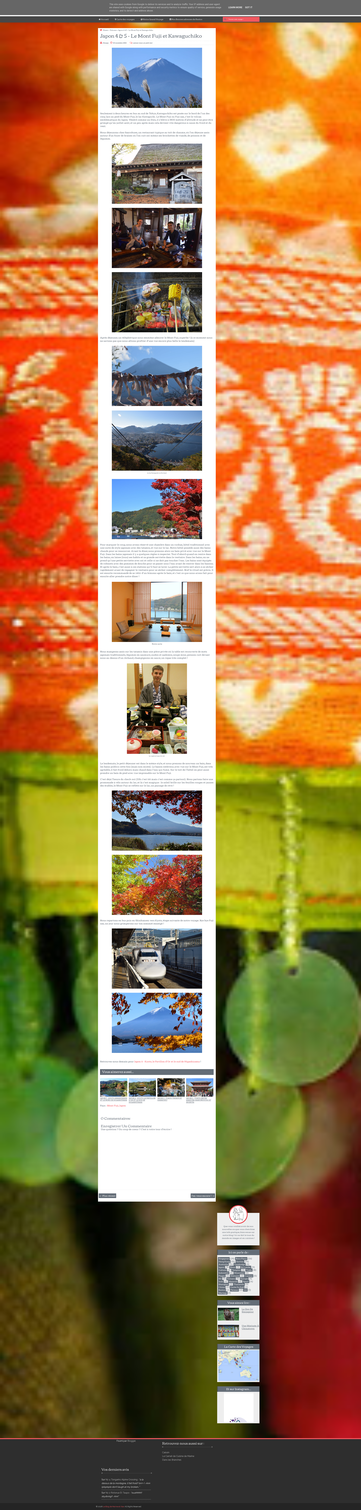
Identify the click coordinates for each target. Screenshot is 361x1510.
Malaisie (233, 1281)
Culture (222, 1270)
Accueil (105, 19)
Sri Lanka (245, 1267)
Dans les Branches (171, 1459)
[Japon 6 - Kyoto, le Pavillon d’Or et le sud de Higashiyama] (142, 1096)
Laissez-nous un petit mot (142, 43)
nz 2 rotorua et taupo (117, 1492)
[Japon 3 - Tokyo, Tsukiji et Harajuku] (171, 1096)
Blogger (131, 1441)
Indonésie (224, 1273)
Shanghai (223, 1284)
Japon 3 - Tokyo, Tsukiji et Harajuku (169, 1099)
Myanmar (239, 1273)
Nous (232, 1267)
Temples (236, 1270)
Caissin (165, 1452)
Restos (222, 1290)
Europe (244, 1279)
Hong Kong (224, 1261)
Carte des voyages (125, 19)
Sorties (240, 1261)
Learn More (235, 7)
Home (105, 30)
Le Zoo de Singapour (248, 1310)
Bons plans (241, 1259)
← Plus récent (107, 1196)
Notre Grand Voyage (152, 19)
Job (245, 1290)
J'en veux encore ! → (202, 1196)
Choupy (106, 43)
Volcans (113, 30)
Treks (249, 1270)
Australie (223, 1264)
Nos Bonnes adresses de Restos (186, 19)
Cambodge (239, 1264)
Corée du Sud (237, 1287)
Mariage (223, 1293)
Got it (248, 7)
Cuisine (249, 1276)
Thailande (239, 1284)
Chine (222, 1287)
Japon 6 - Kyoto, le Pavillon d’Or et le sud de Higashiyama (167, 1061)
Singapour (224, 1259)
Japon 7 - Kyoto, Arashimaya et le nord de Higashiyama (113, 1099)
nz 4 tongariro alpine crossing (121, 1479)
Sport (246, 1281)
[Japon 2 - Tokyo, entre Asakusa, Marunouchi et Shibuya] (199, 1096)
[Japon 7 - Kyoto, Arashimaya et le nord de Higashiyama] (113, 1096)
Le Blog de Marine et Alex (113, 1506)
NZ (220, 1279)
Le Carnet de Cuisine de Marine (178, 1456)
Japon (221, 1267)
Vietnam (235, 1276)
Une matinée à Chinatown (250, 1327)
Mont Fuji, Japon (116, 1105)
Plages (222, 1276)
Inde (221, 1281)
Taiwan (234, 1290)
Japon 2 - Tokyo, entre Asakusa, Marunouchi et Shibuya (198, 1100)
